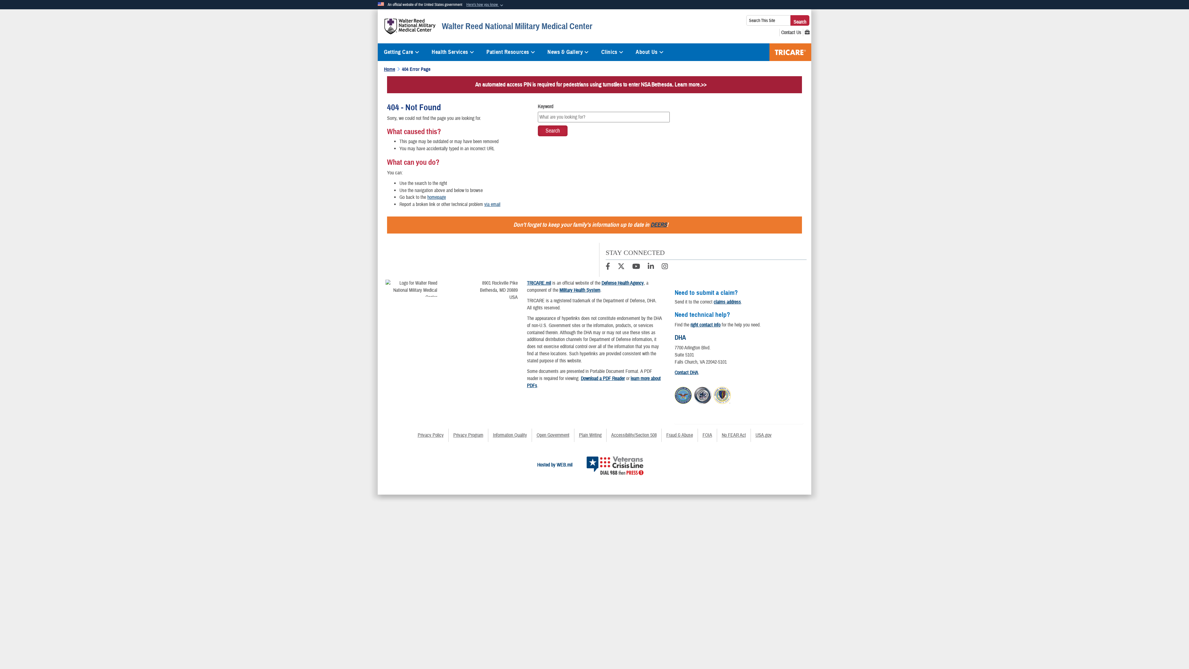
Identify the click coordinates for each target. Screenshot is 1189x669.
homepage (436, 197)
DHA (680, 338)
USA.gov (764, 435)
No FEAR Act (734, 435)
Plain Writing (590, 435)
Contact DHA (686, 372)
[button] (485, 5)
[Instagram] (665, 267)
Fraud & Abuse (679, 435)
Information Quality (510, 435)
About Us (646, 52)
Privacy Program (468, 435)
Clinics (609, 52)
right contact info (705, 325)
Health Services (450, 52)
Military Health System (580, 290)
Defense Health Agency (623, 283)
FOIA (707, 435)
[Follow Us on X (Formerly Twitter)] (621, 267)
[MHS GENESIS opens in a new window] (807, 32)
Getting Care (398, 52)
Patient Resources (507, 52)
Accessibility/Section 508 (634, 435)
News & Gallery (565, 52)
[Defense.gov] (683, 394)
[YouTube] (636, 267)
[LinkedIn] (651, 267)
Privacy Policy (431, 435)
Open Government (553, 435)
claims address (727, 302)
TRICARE (790, 52)
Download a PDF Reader (603, 378)
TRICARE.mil (539, 283)
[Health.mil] (702, 394)
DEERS (659, 224)
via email (492, 204)
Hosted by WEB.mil (555, 465)
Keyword (545, 106)
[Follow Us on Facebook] (608, 267)
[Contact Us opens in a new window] (791, 32)
